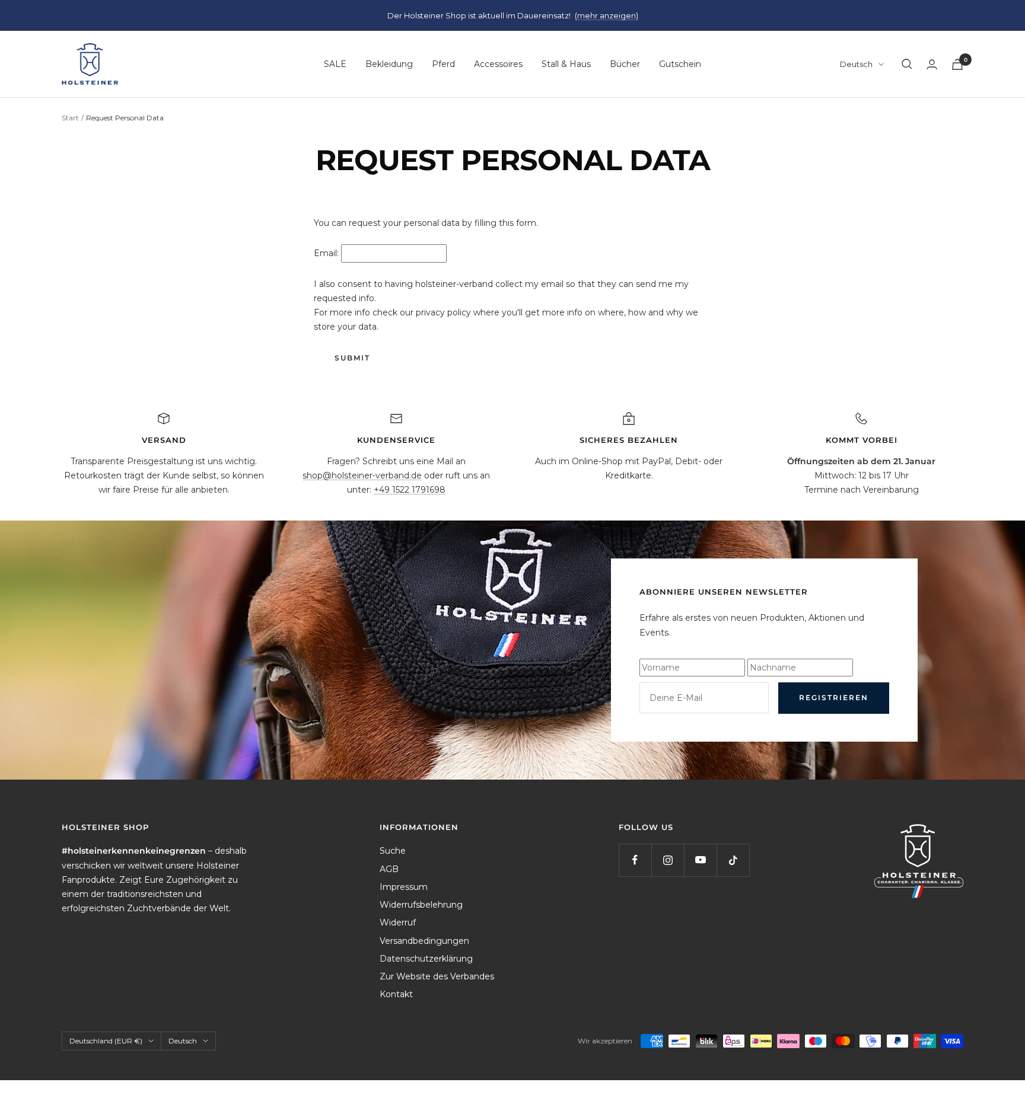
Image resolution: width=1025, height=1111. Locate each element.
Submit (352, 357)
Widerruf (398, 922)
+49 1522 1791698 (409, 489)
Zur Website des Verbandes (437, 976)
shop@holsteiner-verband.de (362, 475)
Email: (326, 253)
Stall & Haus (566, 64)
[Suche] (907, 64)
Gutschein (680, 64)
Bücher (625, 64)
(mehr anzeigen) (606, 15)
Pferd (443, 64)
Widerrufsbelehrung (421, 904)
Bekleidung (389, 64)
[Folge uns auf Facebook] (635, 860)
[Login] (932, 64)
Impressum (404, 887)
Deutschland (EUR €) (105, 1040)
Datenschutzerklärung (426, 958)
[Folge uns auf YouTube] (700, 860)
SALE (335, 64)
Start (70, 117)
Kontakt (396, 994)
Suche (393, 850)
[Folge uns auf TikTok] (733, 860)
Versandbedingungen (424, 941)
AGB (389, 869)
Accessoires (498, 64)
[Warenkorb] (957, 64)
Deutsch (856, 64)
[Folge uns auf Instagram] (667, 860)
